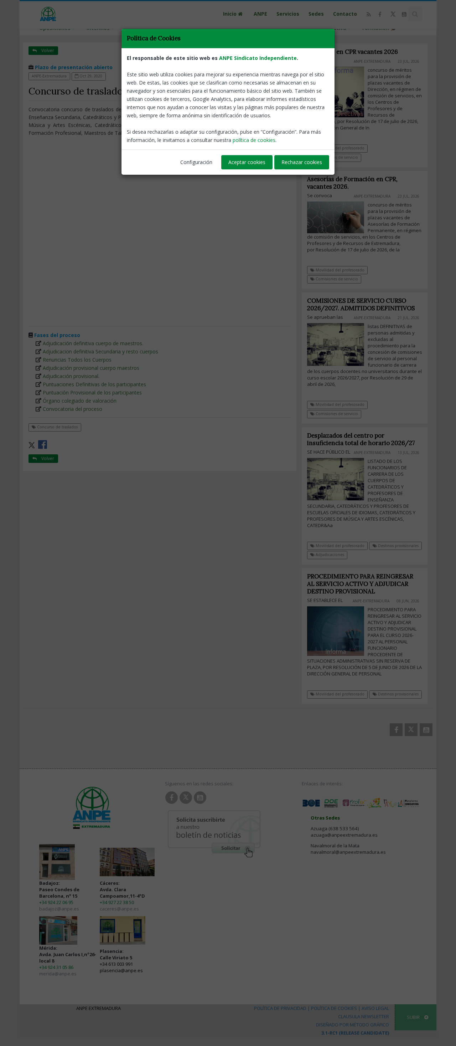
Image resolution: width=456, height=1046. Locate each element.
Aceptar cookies (246, 162)
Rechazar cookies (301, 162)
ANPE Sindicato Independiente (258, 58)
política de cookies (254, 140)
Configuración (196, 162)
